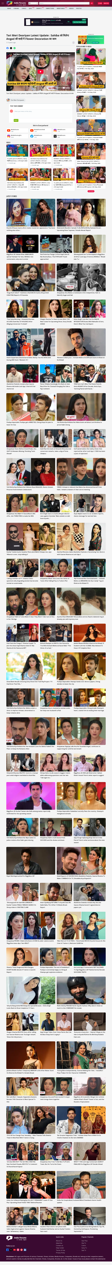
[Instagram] (18, 1250)
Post (16, 120)
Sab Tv (84, 1250)
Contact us (59, 1245)
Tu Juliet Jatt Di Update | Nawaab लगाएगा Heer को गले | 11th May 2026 (89, 67)
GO (92, 3)
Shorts (38, 8)
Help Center (60, 1248)
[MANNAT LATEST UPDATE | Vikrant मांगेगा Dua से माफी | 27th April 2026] (64, 150)
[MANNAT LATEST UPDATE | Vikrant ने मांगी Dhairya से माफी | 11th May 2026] (91, 80)
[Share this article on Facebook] (7, 48)
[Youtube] (14, 1250)
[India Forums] (16, 3)
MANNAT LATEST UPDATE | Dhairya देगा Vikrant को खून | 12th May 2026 (89, 115)
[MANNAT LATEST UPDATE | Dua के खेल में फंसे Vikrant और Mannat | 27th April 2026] (41, 174)
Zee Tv (84, 1243)
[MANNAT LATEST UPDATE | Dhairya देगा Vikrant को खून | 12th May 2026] (91, 104)
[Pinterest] (21, 1250)
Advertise (59, 1243)
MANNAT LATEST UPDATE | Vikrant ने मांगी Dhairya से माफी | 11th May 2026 (89, 91)
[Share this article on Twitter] (11, 48)
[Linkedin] (25, 1250)
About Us (59, 1241)
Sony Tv (84, 1248)
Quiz (30, 8)
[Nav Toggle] (2, 3)
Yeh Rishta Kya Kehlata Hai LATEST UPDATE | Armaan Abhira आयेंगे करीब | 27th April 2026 (40, 161)
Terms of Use (60, 1250)
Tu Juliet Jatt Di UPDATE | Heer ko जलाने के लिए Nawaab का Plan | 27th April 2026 (63, 185)
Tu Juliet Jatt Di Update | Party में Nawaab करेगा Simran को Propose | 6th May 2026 (90, 186)
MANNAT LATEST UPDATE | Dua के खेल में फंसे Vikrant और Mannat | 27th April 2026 (40, 185)
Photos (78, 8)
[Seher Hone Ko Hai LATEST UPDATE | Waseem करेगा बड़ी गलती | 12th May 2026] (91, 151)
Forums (16, 8)
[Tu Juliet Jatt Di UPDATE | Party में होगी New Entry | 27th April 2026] (17, 150)
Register (106, 3)
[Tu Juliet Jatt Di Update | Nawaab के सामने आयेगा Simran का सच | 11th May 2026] (91, 127)
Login (100, 3)
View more (91, 191)
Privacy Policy (60, 1253)
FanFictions (50, 8)
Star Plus (85, 1241)
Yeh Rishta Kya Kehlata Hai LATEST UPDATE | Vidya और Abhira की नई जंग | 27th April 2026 (17, 185)
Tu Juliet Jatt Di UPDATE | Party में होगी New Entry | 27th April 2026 (17, 160)
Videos (71, 8)
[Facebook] (7, 1250)
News (9, 8)
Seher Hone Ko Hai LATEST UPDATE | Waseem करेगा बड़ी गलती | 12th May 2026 (88, 162)
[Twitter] (11, 1250)
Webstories (61, 8)
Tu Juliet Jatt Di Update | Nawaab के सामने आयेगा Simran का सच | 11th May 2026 (89, 138)
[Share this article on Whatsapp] (14, 48)
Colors (84, 1245)
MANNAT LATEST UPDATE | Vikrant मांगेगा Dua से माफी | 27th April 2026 (63, 161)
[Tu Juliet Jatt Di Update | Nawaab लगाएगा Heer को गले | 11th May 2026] (91, 56)
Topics (24, 8)
